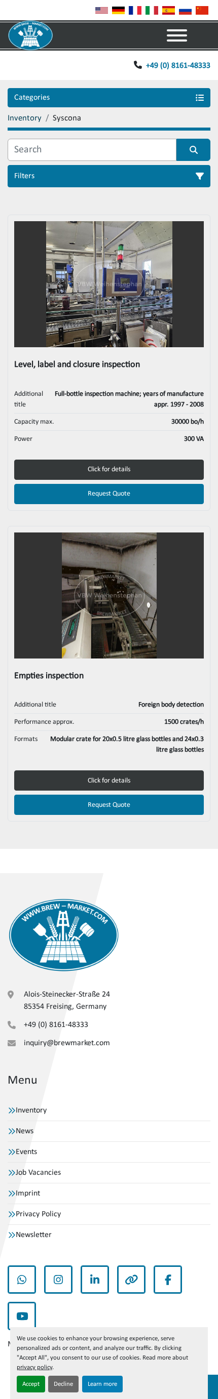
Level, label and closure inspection (77, 364)
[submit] (193, 150)
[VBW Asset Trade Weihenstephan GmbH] (64, 935)
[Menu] (177, 35)
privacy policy (34, 1367)
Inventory (31, 1110)
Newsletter (34, 1235)
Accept (31, 1384)
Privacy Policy (38, 1214)
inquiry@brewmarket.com (67, 1043)
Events (26, 1152)
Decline (63, 1384)
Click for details (109, 469)
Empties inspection (49, 676)
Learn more (102, 1384)
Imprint (28, 1193)
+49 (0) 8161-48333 (178, 66)
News (24, 1131)
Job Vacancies (38, 1173)
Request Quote (109, 494)
